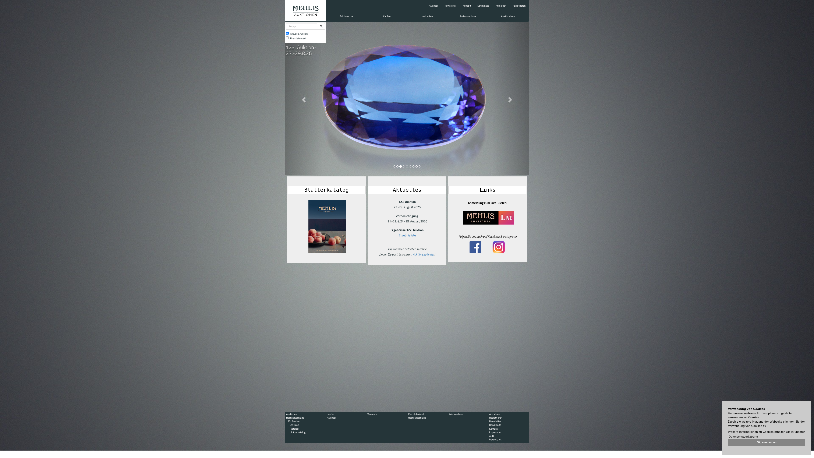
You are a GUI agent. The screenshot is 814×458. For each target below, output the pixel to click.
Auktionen (345, 16)
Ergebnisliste (407, 235)
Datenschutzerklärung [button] (743, 436)
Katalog (294, 429)
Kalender (433, 6)
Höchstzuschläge (295, 418)
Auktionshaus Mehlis (305, 10)
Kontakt (467, 6)
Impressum (495, 432)
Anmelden (501, 6)
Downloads (483, 6)
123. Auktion (293, 421)
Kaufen (386, 16)
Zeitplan (294, 425)
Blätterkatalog (297, 432)
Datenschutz (495, 439)
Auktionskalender (423, 254)
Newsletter (450, 6)
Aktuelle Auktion (299, 33)
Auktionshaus (508, 16)
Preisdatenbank (468, 16)
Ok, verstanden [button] (766, 442)
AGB (491, 436)
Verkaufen (427, 16)
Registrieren (519, 6)
